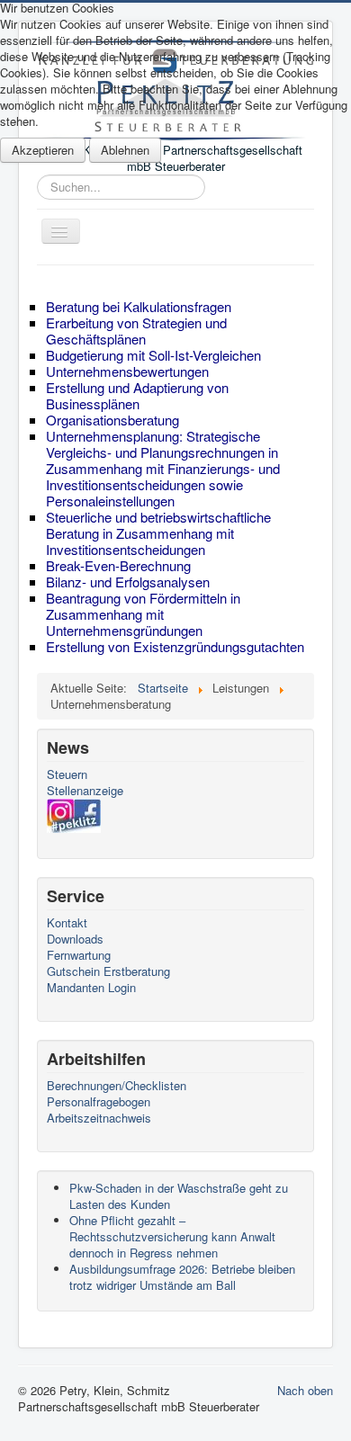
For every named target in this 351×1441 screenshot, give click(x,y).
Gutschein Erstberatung (108, 971)
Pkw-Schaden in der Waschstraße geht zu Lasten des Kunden (178, 1196)
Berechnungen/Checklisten (116, 1086)
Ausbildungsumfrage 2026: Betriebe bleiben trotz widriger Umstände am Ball (182, 1276)
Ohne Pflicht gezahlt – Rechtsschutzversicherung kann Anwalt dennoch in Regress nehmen (172, 1236)
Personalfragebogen (98, 1102)
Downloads (75, 939)
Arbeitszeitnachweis (99, 1118)
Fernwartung (79, 955)
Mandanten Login (91, 988)
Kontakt (67, 923)
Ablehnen (125, 149)
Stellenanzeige (85, 791)
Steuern (67, 774)
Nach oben (305, 1390)
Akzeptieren (43, 149)
